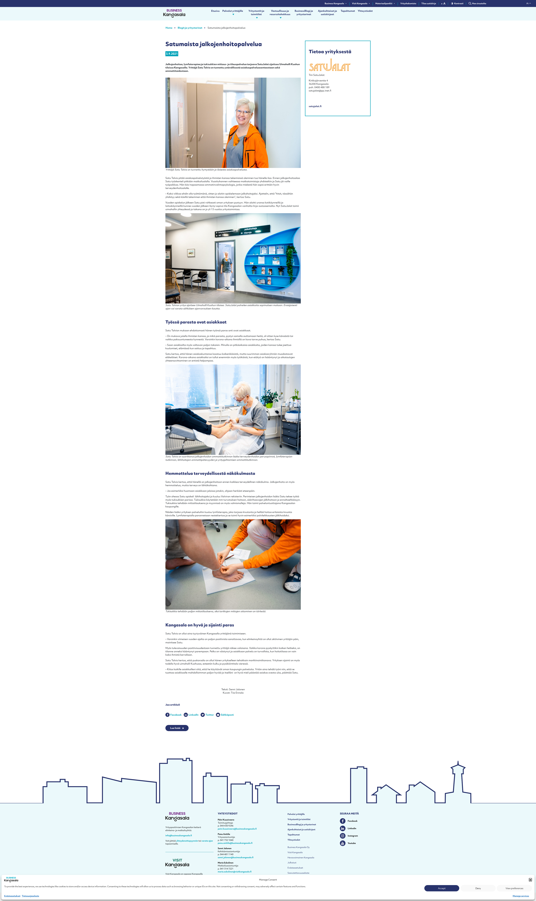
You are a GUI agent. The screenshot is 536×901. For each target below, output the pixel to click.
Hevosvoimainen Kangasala (301, 857)
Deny (478, 888)
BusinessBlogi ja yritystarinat (304, 12)
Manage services (521, 896)
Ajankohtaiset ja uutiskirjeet (327, 12)
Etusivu (215, 10)
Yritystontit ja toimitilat (256, 12)
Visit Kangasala (359, 3)
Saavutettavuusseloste (298, 872)
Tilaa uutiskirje (428, 3)
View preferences (514, 888)
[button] (530, 879)
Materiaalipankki (383, 3)
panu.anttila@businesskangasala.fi (235, 843)
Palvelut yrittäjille (232, 10)
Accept (442, 888)
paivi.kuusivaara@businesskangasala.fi (237, 828)
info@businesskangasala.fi (178, 835)
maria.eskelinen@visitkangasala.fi (235, 871)
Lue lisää (175, 728)
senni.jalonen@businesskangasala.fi (235, 857)
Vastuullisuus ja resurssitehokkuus (280, 12)
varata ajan (207, 840)
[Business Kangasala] (174, 13)
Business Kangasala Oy (299, 847)
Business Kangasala (334, 3)
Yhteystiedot (365, 10)
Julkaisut (292, 862)
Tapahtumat (348, 10)
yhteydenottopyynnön (187, 840)
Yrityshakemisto (408, 3)
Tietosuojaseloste (30, 896)
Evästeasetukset (12, 896)
